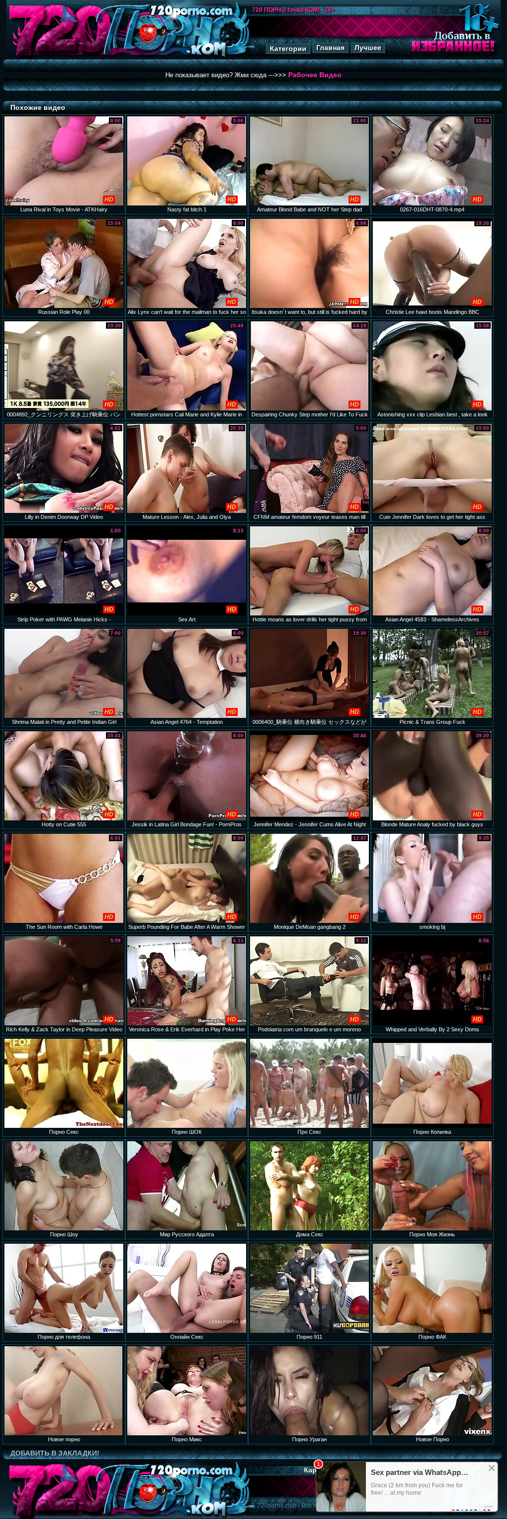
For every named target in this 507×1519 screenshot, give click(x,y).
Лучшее (368, 47)
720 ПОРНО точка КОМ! (286, 9)
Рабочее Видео (315, 75)
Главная (330, 47)
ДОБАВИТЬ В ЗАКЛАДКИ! (55, 1453)
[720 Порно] (59, 56)
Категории (288, 48)
